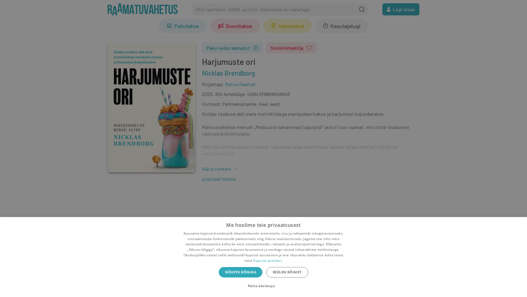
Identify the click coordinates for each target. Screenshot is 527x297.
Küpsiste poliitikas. (268, 260)
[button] (263, 286)
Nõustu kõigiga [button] (240, 272)
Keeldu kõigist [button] (287, 272)
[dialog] (263, 257)
